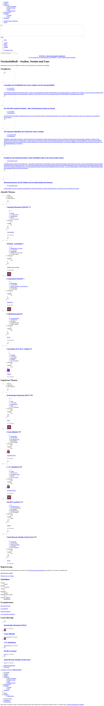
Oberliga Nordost (14, 544)
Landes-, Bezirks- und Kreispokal (19, 286)
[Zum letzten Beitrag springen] (8, 229)
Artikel (5, 43)
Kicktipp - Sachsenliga (14, 244)
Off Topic (12, 321)
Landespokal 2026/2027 (15, 279)
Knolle (12, 471)
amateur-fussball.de (6, 611)
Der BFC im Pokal (13, 502)
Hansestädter (13, 283)
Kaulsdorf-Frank (14, 318)
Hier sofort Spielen (5, 606)
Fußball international (14, 314)
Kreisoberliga (13, 216)
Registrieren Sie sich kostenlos (36, 570)
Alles (2, 37)
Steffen (9, 374)
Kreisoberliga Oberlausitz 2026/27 (18, 395)
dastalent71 (10, 302)
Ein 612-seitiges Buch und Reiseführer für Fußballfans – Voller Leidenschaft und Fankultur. (52, 56)
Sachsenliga (13, 251)
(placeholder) (10, 696)
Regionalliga (13, 509)
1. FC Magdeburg (13, 467)
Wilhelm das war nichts (16, 248)
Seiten (5, 44)
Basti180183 (7, 599)
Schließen (81, 704)
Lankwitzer (13, 541)
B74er (8, 337)
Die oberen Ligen (14, 439)
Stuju (11, 401)
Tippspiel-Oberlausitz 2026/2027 (18, 207)
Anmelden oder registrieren (11, 21)
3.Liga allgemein (12, 432)
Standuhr (12, 355)
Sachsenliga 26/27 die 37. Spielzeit (18, 349)
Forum (5, 45)
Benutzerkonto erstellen (7, 573)
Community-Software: (11, 669)
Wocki (12, 213)
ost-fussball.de (4, 608)
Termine (6, 47)
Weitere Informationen (72, 704)
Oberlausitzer (10, 232)
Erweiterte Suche (8, 50)
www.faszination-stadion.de (8, 614)
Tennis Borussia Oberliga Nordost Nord (20, 537)
